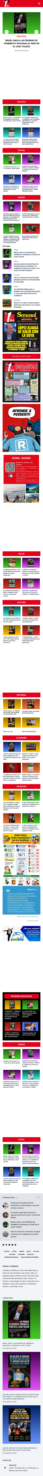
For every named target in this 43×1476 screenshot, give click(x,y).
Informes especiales (11, 1257)
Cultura (36, 1251)
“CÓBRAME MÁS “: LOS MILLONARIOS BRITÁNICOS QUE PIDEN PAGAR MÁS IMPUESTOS (31, 639)
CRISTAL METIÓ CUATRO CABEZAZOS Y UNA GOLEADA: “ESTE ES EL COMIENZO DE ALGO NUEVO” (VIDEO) (31, 1084)
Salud (28, 1251)
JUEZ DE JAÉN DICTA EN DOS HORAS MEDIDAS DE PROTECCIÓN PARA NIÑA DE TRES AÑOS (27, 280)
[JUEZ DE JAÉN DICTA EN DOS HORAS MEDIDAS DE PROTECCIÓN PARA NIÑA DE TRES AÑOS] (7, 278)
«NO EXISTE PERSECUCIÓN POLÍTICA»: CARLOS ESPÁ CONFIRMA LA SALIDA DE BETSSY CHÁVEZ (11, 828)
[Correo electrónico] (15, 1245)
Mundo (16, 261)
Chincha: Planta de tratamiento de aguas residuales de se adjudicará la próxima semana (25, 1234)
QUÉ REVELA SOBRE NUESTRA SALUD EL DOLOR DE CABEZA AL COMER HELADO (30, 592)
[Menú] (39, 3)
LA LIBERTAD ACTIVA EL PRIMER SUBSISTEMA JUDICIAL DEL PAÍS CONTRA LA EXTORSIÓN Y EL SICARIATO (12, 777)
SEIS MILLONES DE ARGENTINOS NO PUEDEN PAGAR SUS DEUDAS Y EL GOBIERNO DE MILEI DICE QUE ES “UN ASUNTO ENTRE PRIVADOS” (11, 217)
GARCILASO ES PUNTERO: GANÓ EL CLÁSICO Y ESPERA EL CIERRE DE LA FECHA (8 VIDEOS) (30, 169)
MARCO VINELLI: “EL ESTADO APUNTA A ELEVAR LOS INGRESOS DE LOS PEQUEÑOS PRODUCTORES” (30, 777)
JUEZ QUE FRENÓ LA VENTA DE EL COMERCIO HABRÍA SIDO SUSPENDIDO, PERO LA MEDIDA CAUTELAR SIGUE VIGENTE (11, 806)
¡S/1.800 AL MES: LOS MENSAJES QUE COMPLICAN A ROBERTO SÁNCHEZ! (29, 1014)
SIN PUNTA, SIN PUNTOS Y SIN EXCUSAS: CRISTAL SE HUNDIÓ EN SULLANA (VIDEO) (11, 189)
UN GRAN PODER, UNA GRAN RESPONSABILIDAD (30, 712)
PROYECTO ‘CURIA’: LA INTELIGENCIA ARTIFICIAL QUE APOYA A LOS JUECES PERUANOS (27, 305)
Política (21, 36)
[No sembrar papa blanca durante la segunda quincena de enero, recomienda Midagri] (6, 1215)
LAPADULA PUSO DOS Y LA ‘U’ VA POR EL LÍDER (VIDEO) (11, 167)
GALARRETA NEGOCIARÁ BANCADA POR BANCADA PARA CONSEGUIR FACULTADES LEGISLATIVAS (30, 142)
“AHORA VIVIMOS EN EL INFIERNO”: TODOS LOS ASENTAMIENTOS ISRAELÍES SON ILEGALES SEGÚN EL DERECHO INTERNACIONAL (11, 239)
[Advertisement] (21, 75)
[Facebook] (6, 1245)
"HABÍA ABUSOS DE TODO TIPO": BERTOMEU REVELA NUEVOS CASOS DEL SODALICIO (11, 639)
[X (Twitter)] (12, 1245)
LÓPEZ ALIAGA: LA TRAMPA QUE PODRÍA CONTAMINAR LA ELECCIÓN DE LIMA (11, 712)
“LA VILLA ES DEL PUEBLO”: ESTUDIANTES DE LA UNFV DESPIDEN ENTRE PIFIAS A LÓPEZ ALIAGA (11, 142)
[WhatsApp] (3, 1245)
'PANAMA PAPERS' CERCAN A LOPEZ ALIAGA (29, 1034)
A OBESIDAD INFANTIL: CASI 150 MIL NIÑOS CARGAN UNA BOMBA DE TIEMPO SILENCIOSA (11, 572)
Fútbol (14, 1251)
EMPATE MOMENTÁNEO (29, 731)
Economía (17, 275)
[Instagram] (9, 1245)
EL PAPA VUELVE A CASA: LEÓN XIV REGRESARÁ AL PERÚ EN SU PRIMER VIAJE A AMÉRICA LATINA (30, 828)
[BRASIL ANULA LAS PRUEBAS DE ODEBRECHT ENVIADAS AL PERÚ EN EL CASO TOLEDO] (21, 23)
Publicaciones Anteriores (29, 1257)
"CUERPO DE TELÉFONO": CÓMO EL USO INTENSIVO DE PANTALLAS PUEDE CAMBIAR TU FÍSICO (31, 572)
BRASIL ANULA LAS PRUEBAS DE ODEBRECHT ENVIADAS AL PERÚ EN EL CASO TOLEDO (21, 43)
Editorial (12, 1254)
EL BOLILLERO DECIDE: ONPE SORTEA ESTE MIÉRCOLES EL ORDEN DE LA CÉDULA (30, 804)
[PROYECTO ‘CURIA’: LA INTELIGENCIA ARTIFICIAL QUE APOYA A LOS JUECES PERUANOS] (7, 303)
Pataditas (30, 1254)
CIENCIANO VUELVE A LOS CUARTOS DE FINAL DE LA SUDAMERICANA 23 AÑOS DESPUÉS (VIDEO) (30, 189)
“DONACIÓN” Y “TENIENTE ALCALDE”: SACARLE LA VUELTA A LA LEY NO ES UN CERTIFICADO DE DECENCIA (12, 1015)
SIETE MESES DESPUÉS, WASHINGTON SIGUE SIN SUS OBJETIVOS (30, 237)
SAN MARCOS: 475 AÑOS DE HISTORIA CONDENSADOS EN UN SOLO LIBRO (12, 620)
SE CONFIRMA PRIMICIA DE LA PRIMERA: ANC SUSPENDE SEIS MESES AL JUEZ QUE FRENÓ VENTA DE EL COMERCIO (31, 121)
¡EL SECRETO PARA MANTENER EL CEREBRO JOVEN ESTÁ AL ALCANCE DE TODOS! (11, 593)
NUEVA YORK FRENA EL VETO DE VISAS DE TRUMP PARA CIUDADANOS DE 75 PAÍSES (31, 215)
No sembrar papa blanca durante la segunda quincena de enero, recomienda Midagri (25, 1215)
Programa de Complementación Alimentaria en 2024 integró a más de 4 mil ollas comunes (25, 1205)
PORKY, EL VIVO (8, 731)
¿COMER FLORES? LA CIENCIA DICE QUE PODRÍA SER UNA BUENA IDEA (30, 620)
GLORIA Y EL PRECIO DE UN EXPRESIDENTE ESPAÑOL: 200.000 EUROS (12, 1034)
